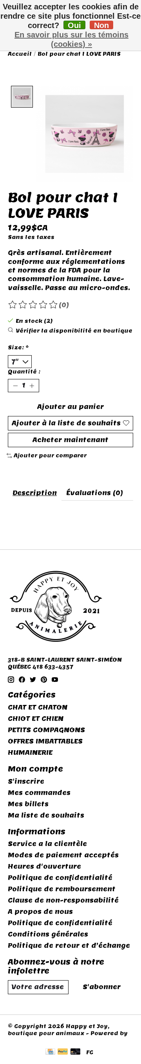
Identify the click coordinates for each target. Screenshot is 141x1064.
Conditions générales (48, 934)
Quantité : (24, 371)
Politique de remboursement (62, 889)
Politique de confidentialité (60, 878)
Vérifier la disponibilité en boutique (74, 330)
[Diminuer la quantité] (15, 386)
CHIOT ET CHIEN (35, 719)
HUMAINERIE (30, 753)
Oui (74, 25)
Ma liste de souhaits (46, 815)
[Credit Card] (50, 1052)
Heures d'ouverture (44, 866)
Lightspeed (26, 1040)
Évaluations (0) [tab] (94, 493)
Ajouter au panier (70, 407)
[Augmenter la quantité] (32, 386)
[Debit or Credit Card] (75, 1052)
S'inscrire (26, 781)
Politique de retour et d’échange (69, 946)
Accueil (20, 53)
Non (101, 25)
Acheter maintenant (70, 440)
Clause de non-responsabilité (63, 900)
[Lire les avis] (33, 305)
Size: (18, 347)
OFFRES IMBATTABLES (45, 741)
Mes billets (28, 804)
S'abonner (102, 987)
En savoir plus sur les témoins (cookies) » (71, 39)
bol (14, 525)
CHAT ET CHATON (37, 707)
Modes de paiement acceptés (63, 855)
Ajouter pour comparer (50, 455)
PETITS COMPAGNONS (46, 730)
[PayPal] (63, 1052)
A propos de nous (40, 912)
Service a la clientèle (47, 844)
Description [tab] (35, 493)
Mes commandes (39, 793)
